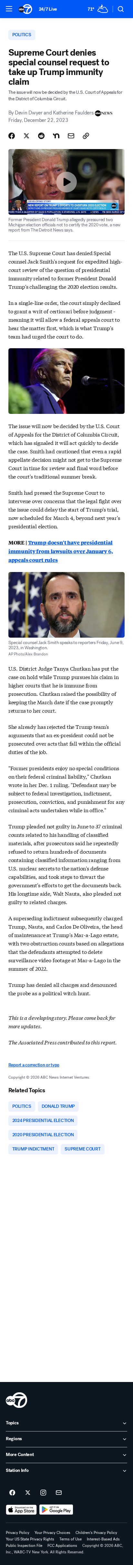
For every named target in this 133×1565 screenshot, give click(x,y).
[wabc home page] (16, 1400)
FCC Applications (62, 1546)
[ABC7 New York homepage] (25, 9)
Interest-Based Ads (103, 1539)
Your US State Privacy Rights (30, 1539)
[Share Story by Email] (71, 135)
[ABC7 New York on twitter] (27, 1492)
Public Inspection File (24, 1546)
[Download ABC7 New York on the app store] (21, 1510)
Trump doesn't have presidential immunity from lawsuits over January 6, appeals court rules (60, 551)
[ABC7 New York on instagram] (43, 1492)
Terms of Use (70, 1539)
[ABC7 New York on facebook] (12, 1492)
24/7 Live (48, 9)
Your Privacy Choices (52, 1533)
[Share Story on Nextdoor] (56, 135)
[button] (9, 8)
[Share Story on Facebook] (11, 135)
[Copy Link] (85, 135)
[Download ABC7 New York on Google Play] (56, 1510)
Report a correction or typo (33, 1065)
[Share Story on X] (26, 135)
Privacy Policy (17, 1533)
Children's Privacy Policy (96, 1533)
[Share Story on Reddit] (41, 135)
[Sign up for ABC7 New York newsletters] (58, 1492)
